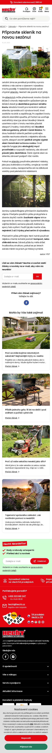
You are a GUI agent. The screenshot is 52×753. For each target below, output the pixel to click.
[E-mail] (5, 606)
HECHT (3, 26)
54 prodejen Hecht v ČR (38, 616)
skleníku (15, 161)
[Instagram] (13, 657)
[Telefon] (5, 598)
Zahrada (12, 26)
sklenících (10, 97)
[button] (26, 9)
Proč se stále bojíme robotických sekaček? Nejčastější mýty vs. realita (24, 354)
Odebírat (41, 561)
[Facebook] (6, 657)
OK (37, 276)
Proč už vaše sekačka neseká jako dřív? (25, 461)
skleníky (14, 92)
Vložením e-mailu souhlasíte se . (22, 285)
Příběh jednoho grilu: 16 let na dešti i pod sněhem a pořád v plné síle (25, 411)
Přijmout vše (26, 746)
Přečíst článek (11, 366)
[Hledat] (6, 19)
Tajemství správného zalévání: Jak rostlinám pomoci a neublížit (23, 517)
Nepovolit (26, 738)
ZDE (31, 724)
